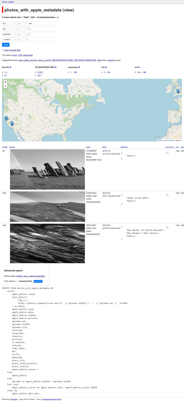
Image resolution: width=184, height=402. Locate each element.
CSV (20, 55)
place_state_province (27, 60)
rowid (4, 147)
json (15, 55)
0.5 (39, 75)
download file (25, 281)
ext (177, 147)
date (99, 60)
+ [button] (5, 82)
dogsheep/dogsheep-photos (51, 399)
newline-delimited (37, 276)
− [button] (5, 86)
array (25, 276)
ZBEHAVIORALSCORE (62, 60)
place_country (44, 60)
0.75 (40, 72)
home (4, 1)
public (11, 1)
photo (12, 147)
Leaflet (159, 140)
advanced (27, 55)
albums (111, 60)
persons (169, 147)
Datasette (14, 399)
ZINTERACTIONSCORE (85, 60)
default (19, 276)
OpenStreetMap (169, 140)
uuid (88, 147)
